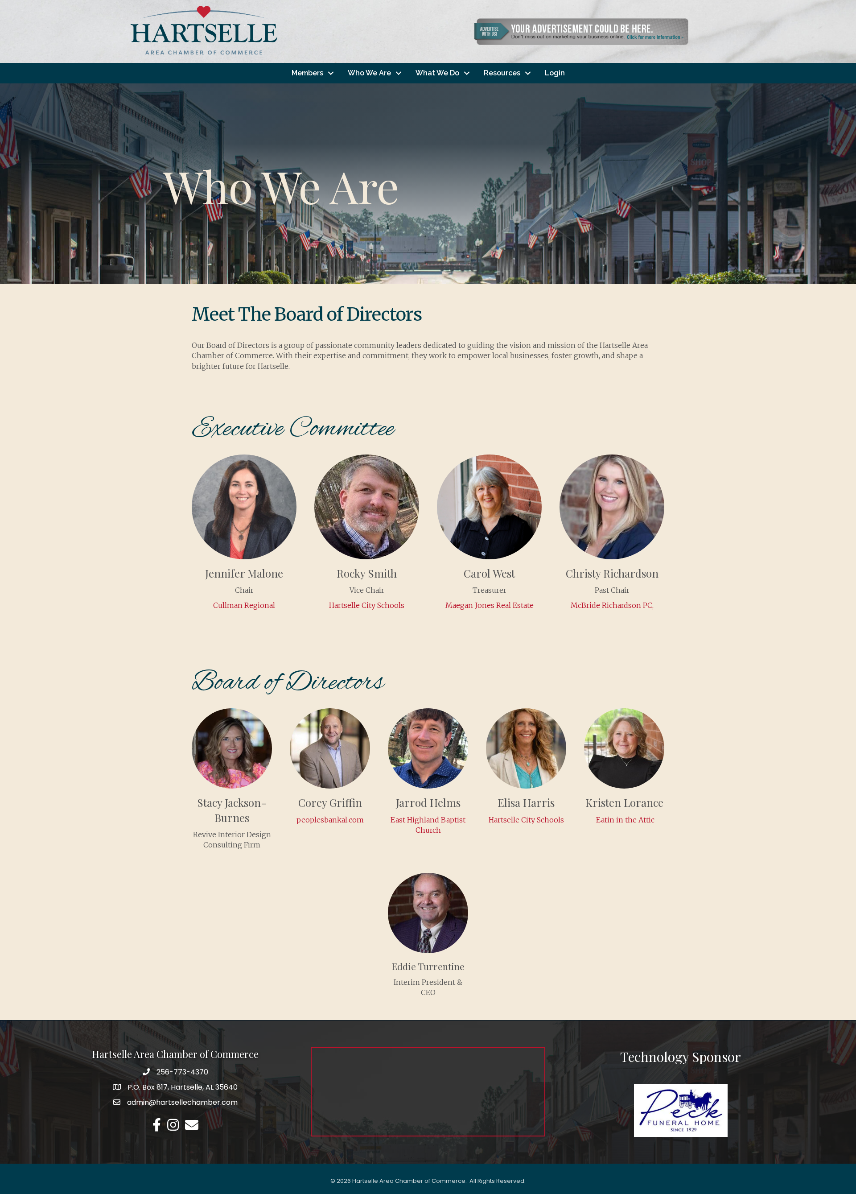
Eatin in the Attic (624, 819)
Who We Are (369, 73)
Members (307, 73)
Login (555, 73)
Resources (502, 73)
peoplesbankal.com (330, 819)
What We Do (437, 73)
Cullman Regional (244, 605)
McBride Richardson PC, (612, 605)
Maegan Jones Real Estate (489, 605)
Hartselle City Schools (366, 605)
